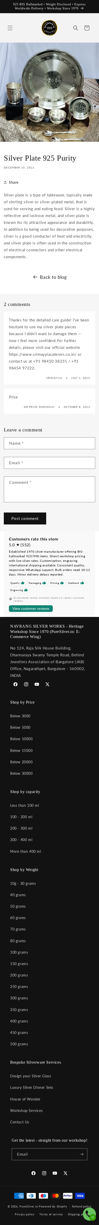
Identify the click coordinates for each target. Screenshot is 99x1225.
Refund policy (81, 1206)
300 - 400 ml (21, 840)
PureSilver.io (29, 1206)
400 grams (19, 1021)
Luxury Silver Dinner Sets (31, 1087)
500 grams (19, 1044)
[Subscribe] (81, 1154)
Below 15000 (21, 750)
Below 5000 (20, 727)
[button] (10, 28)
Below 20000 (21, 762)
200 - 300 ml (21, 828)
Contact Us (19, 1122)
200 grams (19, 975)
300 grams (19, 998)
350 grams (19, 1009)
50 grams (18, 906)
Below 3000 (20, 716)
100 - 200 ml (21, 817)
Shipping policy (78, 1214)
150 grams (19, 964)
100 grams (19, 952)
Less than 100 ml (24, 805)
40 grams (18, 895)
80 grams (18, 941)
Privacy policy (25, 1214)
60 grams (18, 918)
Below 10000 (21, 739)
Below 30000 (21, 773)
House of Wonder (25, 1099)
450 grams (19, 1032)
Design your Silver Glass (30, 1076)
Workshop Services (26, 1110)
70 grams (18, 929)
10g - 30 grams (23, 883)
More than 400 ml (25, 851)
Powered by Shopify (53, 1206)
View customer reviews (30, 609)
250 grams (19, 986)
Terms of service (51, 1214)
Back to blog (53, 277)
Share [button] (14, 182)
